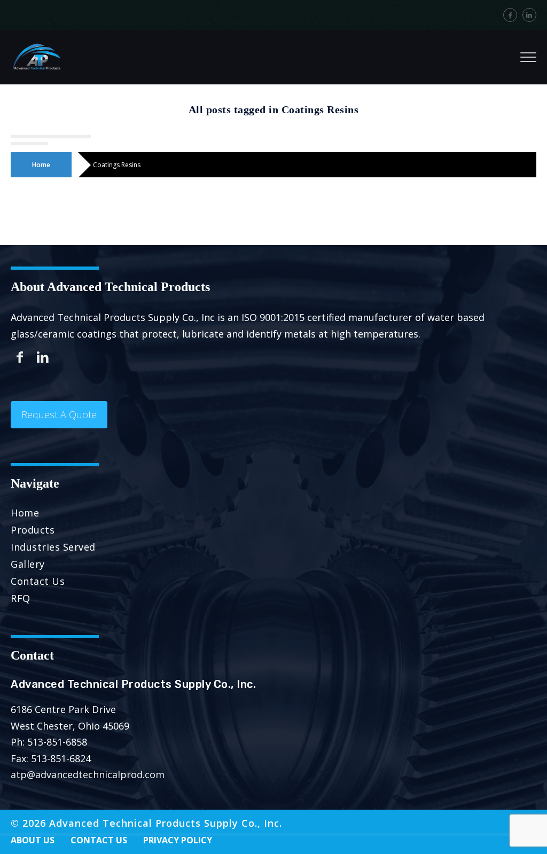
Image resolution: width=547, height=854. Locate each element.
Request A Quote (59, 414)
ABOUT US (32, 840)
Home (41, 164)
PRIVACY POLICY (177, 840)
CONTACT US (99, 840)
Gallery (28, 564)
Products (32, 529)
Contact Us (38, 581)
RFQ (20, 598)
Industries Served (53, 546)
